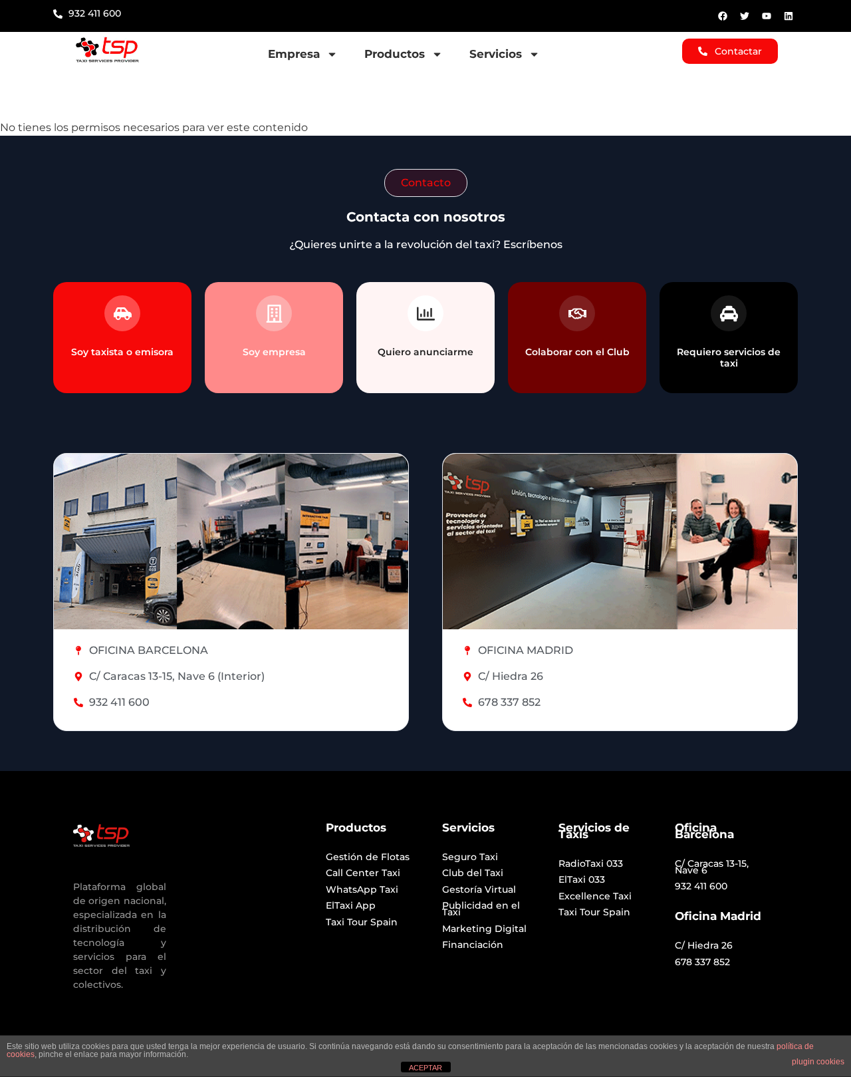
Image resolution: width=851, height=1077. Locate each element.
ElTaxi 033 (581, 879)
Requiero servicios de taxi (729, 357)
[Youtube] (766, 16)
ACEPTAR (425, 1068)
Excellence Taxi (595, 896)
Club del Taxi (472, 873)
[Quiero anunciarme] (425, 313)
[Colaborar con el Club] (577, 313)
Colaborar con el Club (577, 352)
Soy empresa (274, 352)
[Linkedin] (788, 16)
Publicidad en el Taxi (481, 908)
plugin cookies (818, 1061)
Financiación (472, 945)
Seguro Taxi (470, 857)
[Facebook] (722, 16)
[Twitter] (744, 16)
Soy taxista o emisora (122, 352)
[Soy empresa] (274, 313)
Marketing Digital (484, 929)
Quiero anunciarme (425, 352)
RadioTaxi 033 (590, 863)
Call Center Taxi (363, 873)
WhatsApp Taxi (362, 889)
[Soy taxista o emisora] (122, 313)
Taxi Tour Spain (362, 922)
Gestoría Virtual (479, 889)
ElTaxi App (351, 905)
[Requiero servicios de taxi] (729, 313)
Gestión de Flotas (368, 857)
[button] (425, 183)
